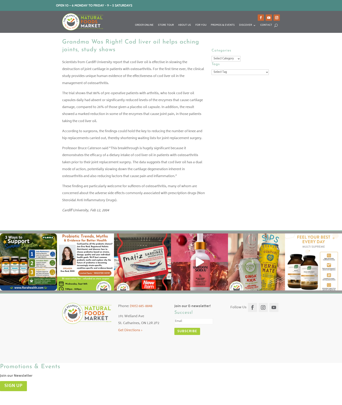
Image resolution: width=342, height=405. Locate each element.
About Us (184, 25)
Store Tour (166, 25)
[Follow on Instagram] (277, 17)
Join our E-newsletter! (192, 306)
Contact (266, 25)
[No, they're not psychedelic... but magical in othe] (199, 261)
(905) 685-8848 (141, 306)
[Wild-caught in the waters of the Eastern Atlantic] (142, 261)
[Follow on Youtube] (269, 17)
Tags (216, 64)
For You (200, 25)
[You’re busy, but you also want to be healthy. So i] (313, 261)
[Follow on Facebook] (261, 17)
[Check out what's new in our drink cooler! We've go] (256, 261)
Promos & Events (223, 25)
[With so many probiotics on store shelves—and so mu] (85, 261)
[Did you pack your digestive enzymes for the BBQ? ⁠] (28, 261)
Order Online (144, 25)
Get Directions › (130, 330)
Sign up (13, 386)
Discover (245, 25)
